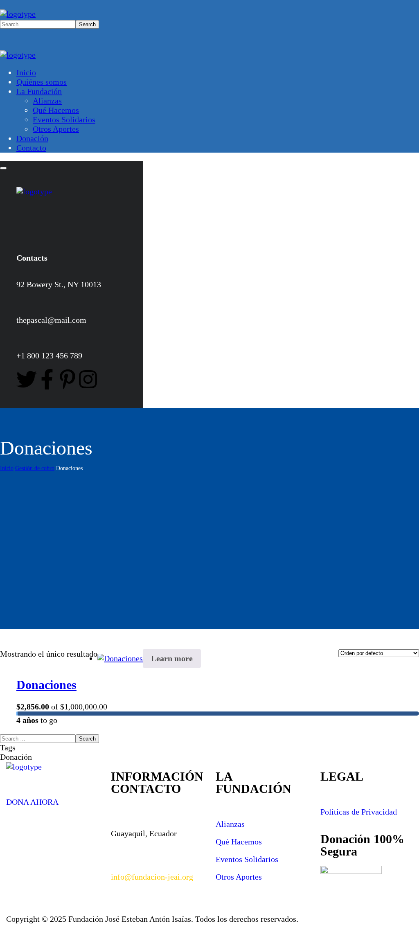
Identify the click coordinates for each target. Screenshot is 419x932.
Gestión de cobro (34, 468)
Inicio (7, 468)
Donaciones (46, 684)
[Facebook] (47, 379)
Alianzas (230, 823)
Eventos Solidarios (247, 859)
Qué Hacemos (239, 841)
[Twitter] (26, 379)
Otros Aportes (239, 876)
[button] (52, 797)
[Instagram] (88, 379)
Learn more (172, 658)
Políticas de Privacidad (358, 811)
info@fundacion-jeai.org (152, 876)
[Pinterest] (67, 379)
